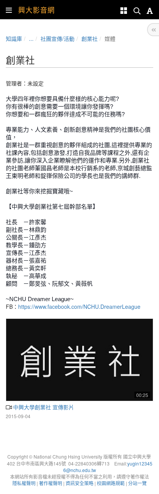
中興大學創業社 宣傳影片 (43, 407)
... (31, 38)
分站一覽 (137, 483)
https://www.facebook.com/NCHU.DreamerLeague (79, 306)
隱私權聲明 (24, 483)
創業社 (89, 38)
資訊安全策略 (79, 483)
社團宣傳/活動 (57, 38)
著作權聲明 (50, 483)
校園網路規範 (111, 483)
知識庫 (14, 38)
